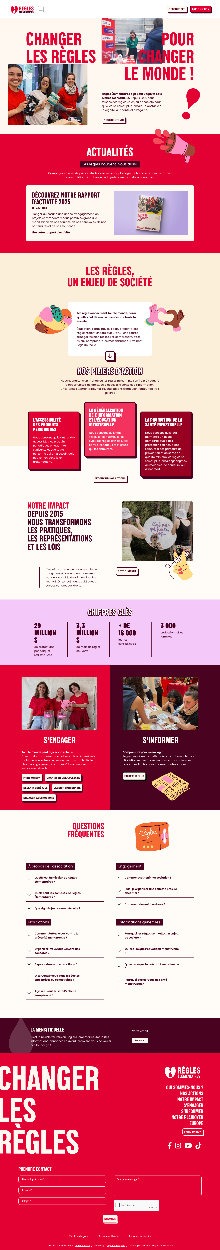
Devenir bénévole (35, 787)
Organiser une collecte (63, 777)
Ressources (177, 9)
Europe (196, 1123)
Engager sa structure (38, 797)
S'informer (192, 1111)
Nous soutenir (114, 120)
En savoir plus (134, 776)
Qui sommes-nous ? (184, 1087)
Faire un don (200, 9)
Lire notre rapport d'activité (51, 232)
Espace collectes (109, 1236)
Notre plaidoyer (187, 1117)
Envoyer (110, 1218)
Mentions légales (79, 1236)
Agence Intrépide (116, 1245)
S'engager (193, 1105)
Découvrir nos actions (110, 478)
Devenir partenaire (67, 787)
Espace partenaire (140, 1236)
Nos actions (191, 1093)
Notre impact (127, 571)
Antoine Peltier (82, 1245)
